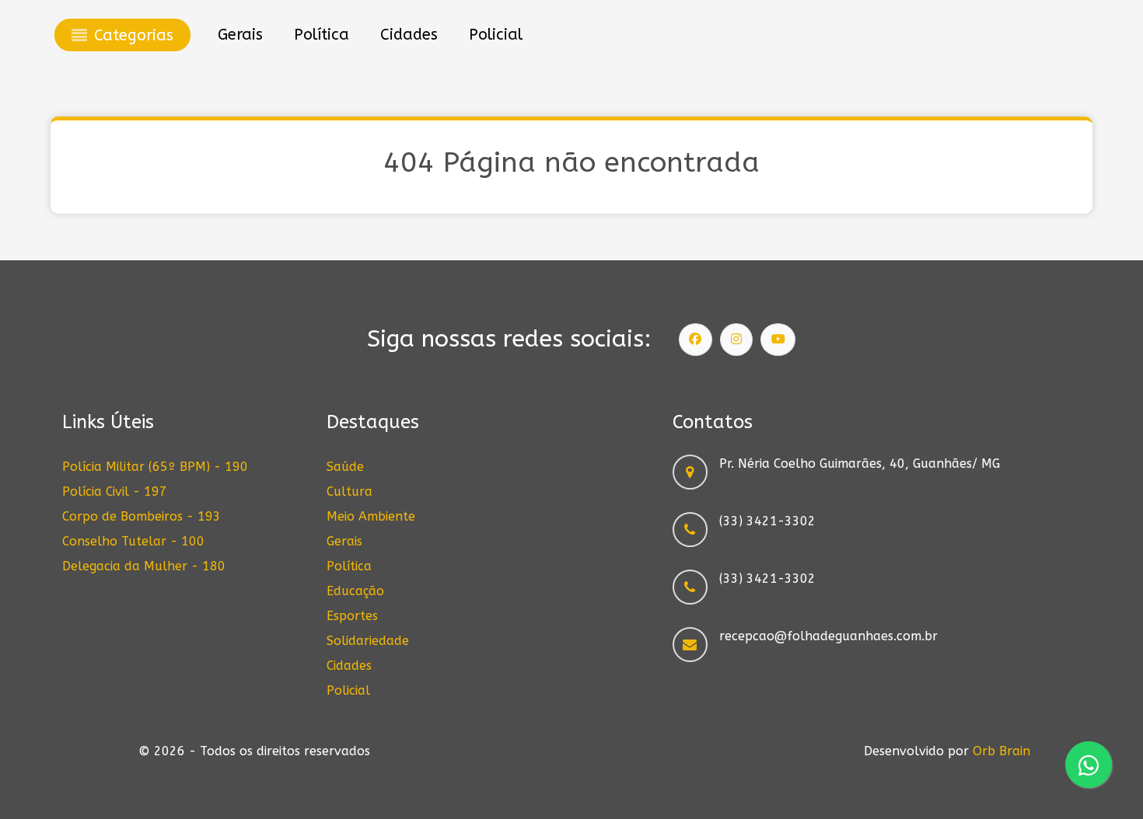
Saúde (345, 466)
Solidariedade (368, 640)
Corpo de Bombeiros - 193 (141, 516)
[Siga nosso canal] (778, 339)
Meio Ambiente (371, 516)
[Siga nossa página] (696, 339)
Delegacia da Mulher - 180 (143, 566)
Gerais (344, 541)
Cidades (349, 665)
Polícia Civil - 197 (114, 491)
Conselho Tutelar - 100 (133, 541)
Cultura (349, 491)
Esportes (352, 615)
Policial (348, 690)
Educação (355, 591)
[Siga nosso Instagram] (736, 339)
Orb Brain (1001, 751)
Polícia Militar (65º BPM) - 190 (155, 466)
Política (349, 566)
